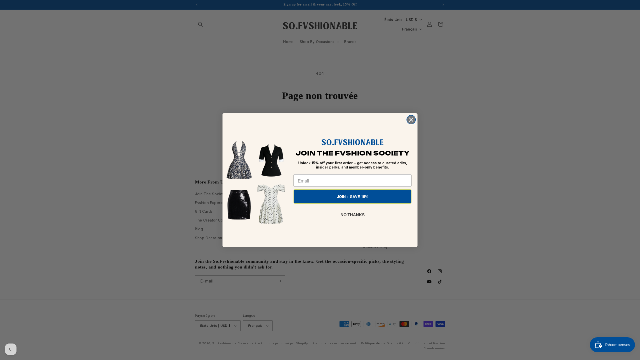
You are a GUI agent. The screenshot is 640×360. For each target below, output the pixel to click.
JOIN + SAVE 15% (352, 196)
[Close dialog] (411, 119)
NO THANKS (352, 215)
